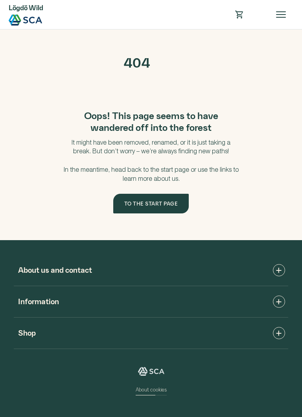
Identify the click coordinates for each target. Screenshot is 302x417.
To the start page (151, 203)
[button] (239, 14)
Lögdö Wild (25, 20)
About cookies (151, 389)
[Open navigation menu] (281, 14)
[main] (151, 134)
